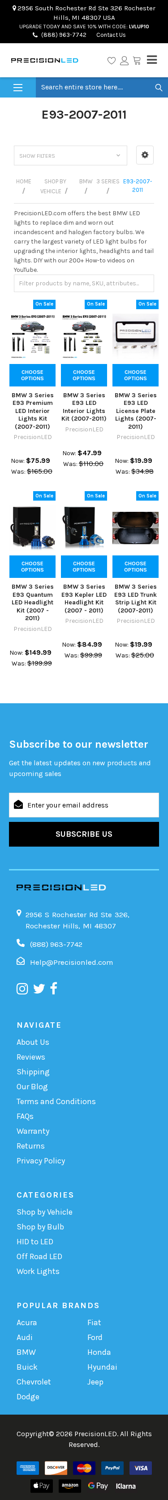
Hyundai (102, 1367)
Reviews (31, 1057)
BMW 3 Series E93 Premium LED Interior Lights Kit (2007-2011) (33, 410)
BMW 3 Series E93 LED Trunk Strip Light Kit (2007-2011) (135, 598)
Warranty (33, 1131)
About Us (33, 1042)
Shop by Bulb (40, 1227)
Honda (99, 1352)
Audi (25, 1337)
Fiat (94, 1322)
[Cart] (136, 60)
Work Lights (38, 1271)
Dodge (28, 1397)
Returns (31, 1146)
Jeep (95, 1382)
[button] (145, 155)
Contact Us (110, 34)
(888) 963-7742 (63, 34)
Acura (27, 1322)
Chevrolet (34, 1382)
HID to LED (35, 1242)
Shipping (33, 1072)
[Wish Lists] (111, 60)
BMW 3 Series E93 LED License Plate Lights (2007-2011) (136, 410)
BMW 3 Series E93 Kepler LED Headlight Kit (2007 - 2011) (84, 598)
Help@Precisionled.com (71, 962)
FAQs (25, 1116)
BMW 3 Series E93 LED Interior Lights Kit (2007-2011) (84, 407)
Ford (95, 1337)
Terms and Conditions (56, 1101)
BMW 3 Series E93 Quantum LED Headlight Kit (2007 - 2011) (33, 602)
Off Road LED (39, 1256)
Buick (27, 1367)
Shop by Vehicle (45, 1212)
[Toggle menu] (18, 87)
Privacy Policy (41, 1161)
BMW (26, 1352)
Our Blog (32, 1087)
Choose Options (32, 375)
